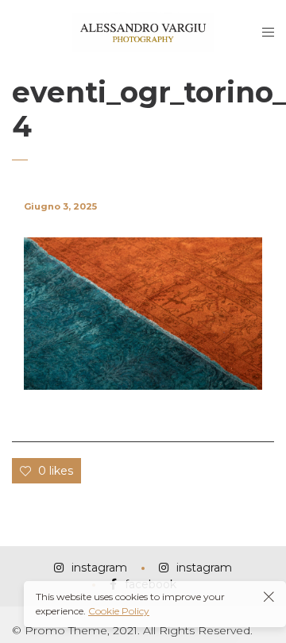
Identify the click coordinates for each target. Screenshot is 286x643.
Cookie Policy (118, 611)
